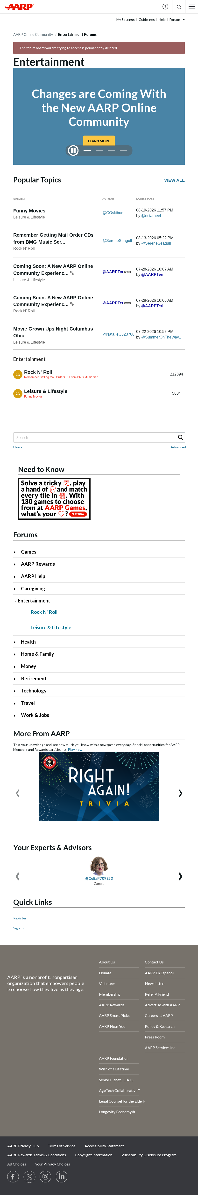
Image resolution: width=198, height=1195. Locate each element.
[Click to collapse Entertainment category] (15, 601)
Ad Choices (16, 1164)
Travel (28, 703)
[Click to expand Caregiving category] (16, 589)
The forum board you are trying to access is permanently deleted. (68, 48)
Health (28, 642)
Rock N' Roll (24, 248)
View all (174, 180)
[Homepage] (19, 6)
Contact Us (154, 962)
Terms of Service (61, 1145)
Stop (73, 150)
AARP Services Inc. (160, 1047)
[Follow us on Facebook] (13, 1177)
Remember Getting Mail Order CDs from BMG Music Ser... (61, 377)
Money (28, 666)
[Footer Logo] (40, 963)
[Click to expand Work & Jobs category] (16, 716)
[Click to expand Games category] (16, 552)
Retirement (34, 678)
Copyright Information (93, 1154)
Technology (34, 690)
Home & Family (37, 654)
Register (19, 918)
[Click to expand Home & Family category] (16, 654)
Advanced (178, 447)
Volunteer (107, 983)
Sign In (18, 928)
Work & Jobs (35, 715)
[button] (178, 6)
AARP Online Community (33, 34)
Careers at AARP (159, 1015)
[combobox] (99, 437)
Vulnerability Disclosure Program (149, 1154)
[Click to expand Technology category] (16, 691)
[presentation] (17, 791)
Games (28, 552)
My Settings (125, 19)
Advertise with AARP (162, 1004)
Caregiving (33, 588)
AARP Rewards (38, 564)
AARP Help (33, 576)
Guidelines (147, 19)
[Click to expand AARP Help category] (16, 577)
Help (165, 6)
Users (17, 447)
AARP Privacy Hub (23, 1145)
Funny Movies (29, 210)
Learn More (99, 141)
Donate (105, 972)
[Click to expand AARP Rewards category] (16, 564)
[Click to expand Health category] (16, 642)
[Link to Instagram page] (46, 1177)
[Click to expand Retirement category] (16, 679)
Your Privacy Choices (52, 1164)
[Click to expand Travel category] (16, 703)
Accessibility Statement (104, 1145)
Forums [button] (175, 19)
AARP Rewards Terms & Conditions (36, 1154)
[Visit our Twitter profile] (29, 1177)
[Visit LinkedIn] (62, 1177)
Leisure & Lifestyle (29, 217)
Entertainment (34, 600)
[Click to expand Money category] (16, 667)
